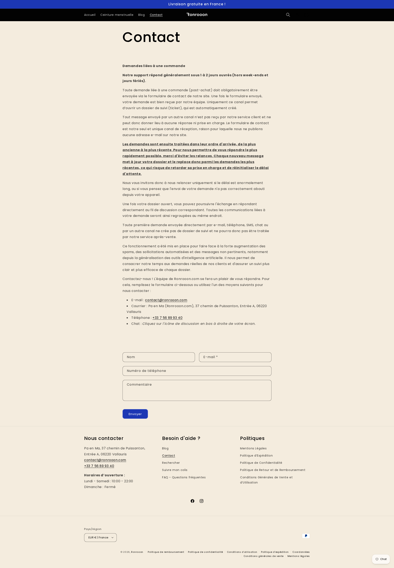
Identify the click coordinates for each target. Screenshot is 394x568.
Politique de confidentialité (205, 551)
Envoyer (135, 414)
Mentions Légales (253, 448)
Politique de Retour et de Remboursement (272, 470)
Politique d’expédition (275, 551)
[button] (288, 14)
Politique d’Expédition (256, 455)
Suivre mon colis (175, 470)
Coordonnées (301, 551)
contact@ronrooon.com (166, 300)
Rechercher (171, 463)
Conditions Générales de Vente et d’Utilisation (266, 480)
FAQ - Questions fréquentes (184, 477)
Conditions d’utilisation (242, 551)
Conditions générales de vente (264, 556)
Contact (168, 455)
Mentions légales (298, 556)
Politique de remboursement (166, 551)
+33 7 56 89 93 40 (167, 317)
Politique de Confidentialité (261, 463)
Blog (165, 448)
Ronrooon (137, 551)
